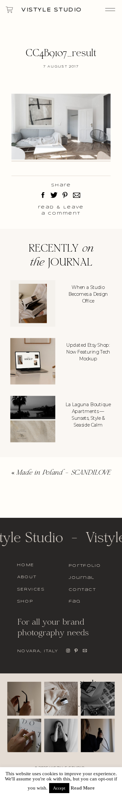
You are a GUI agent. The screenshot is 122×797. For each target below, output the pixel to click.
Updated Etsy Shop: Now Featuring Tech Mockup (88, 352)
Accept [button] (59, 788)
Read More (83, 788)
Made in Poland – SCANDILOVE (64, 473)
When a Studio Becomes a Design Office (88, 294)
